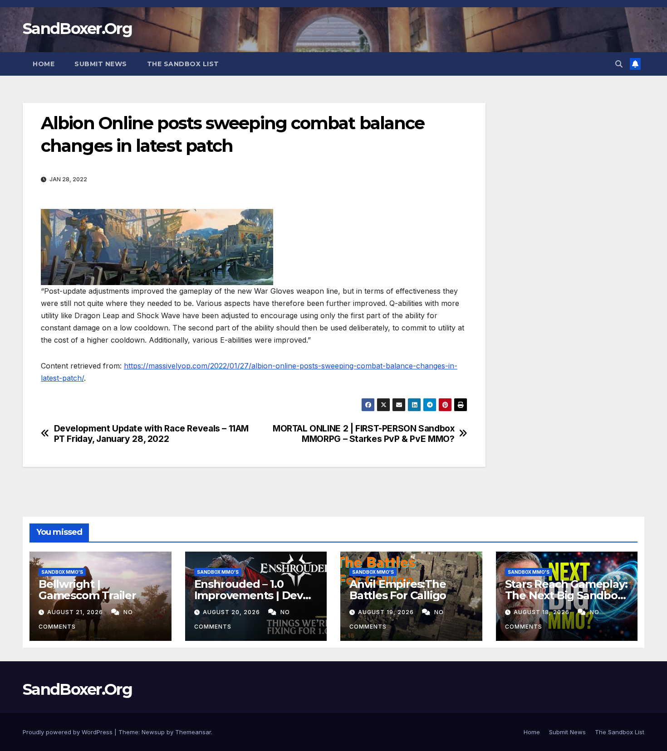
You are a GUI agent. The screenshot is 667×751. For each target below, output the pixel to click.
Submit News (100, 64)
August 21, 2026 (76, 612)
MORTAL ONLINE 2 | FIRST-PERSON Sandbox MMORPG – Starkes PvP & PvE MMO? (363, 433)
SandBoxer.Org (77, 28)
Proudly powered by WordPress (68, 732)
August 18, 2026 (542, 612)
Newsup (153, 732)
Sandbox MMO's (62, 572)
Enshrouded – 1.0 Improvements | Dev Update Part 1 (248, 595)
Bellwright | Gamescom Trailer (87, 589)
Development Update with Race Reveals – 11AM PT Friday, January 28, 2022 (151, 433)
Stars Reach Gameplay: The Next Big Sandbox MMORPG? (566, 595)
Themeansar (193, 732)
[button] (619, 63)
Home (43, 64)
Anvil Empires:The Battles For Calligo (397, 589)
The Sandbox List (183, 64)
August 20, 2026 (232, 612)
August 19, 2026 (387, 612)
